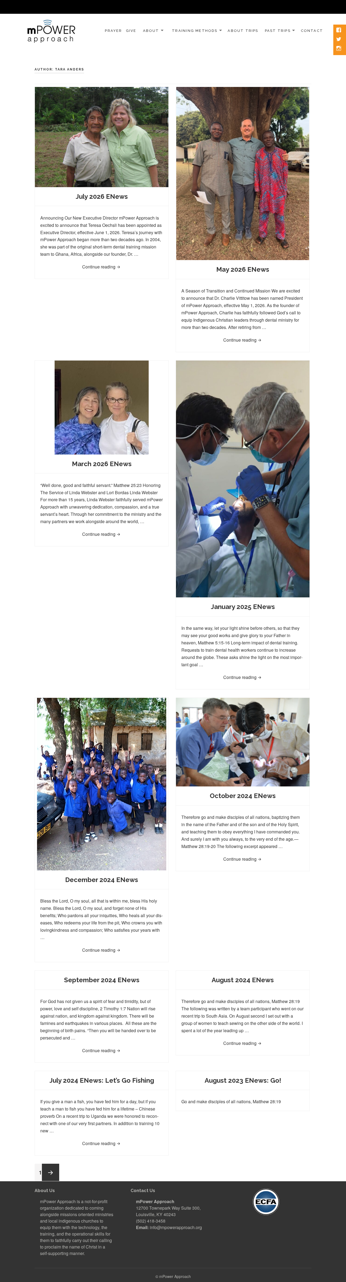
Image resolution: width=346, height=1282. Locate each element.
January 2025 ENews (243, 607)
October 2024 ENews (243, 796)
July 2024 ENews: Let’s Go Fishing (101, 1080)
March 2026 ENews (102, 464)
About (151, 31)
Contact (312, 31)
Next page (50, 1172)
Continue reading (116, 266)
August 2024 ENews (243, 980)
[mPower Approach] (51, 29)
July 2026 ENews (102, 196)
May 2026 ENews (242, 269)
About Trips (243, 31)
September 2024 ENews (101, 980)
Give (131, 31)
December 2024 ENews (101, 880)
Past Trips (278, 31)
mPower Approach (175, 1276)
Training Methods (194, 31)
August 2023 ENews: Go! (243, 1080)
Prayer (113, 31)
